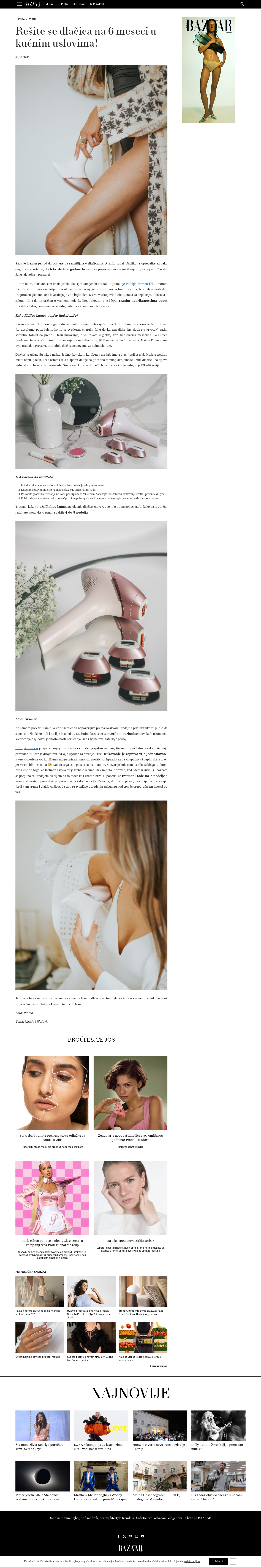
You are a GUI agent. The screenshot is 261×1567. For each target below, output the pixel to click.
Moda (49, 4)
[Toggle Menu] (19, 4)
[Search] (242, 4)
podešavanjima (192, 1561)
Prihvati (219, 1561)
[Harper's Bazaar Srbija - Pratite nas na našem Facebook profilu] (118, 1536)
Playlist (98, 4)
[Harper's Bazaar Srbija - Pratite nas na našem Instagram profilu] (137, 1536)
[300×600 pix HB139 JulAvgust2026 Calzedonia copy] (208, 70)
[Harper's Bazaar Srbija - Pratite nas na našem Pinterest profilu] (130, 1536)
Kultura (79, 4)
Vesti (32, 19)
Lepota (63, 4)
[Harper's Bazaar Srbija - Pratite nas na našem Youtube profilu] (143, 1536)
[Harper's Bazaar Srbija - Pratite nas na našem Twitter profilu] (124, 1536)
